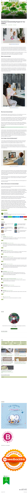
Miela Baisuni (4, 290)
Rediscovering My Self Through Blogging (10, 14)
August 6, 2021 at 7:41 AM (10, 256)
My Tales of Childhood (6, 344)
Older (25, 219)
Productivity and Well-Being (16, 341)
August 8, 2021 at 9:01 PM (9, 290)
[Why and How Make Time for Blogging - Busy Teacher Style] (7, 352)
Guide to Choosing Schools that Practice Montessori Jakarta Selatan (14, 127)
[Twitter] (17, 217)
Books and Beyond (23, 341)
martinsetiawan (5, 256)
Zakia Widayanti (5, 271)
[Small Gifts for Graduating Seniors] (2, 231)
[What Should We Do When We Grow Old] (7, 369)
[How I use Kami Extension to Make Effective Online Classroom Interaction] (2, 228)
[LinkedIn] (26, 489)
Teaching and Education (4, 210)
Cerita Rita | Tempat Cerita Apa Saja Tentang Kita (9, 278)
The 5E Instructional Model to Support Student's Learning (22, 224)
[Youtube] (25, 489)
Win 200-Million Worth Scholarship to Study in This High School (22, 228)
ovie (3, 296)
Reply (2, 240)
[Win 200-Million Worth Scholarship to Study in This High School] (15, 228)
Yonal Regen (4, 236)
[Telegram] (14, 217)
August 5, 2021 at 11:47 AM (9, 236)
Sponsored (23, 344)
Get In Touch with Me (14, 328)
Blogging (10, 341)
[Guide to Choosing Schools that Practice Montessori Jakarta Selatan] (15, 231)
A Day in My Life (15, 344)
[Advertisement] (4, 389)
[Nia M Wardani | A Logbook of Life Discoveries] (14, 0)
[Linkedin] (21, 217)
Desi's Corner (4, 250)
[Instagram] (23, 489)
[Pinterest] (25, 217)
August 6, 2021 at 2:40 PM (10, 271)
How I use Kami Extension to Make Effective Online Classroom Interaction (8, 228)
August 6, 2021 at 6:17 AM (9, 250)
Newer (2, 219)
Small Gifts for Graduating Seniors (7, 231)
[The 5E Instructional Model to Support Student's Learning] (15, 224)
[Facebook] (19, 489)
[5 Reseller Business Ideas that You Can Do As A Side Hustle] (20, 352)
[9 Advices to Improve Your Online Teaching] (2, 224)
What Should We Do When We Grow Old (6, 370)
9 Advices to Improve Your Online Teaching (8, 224)
